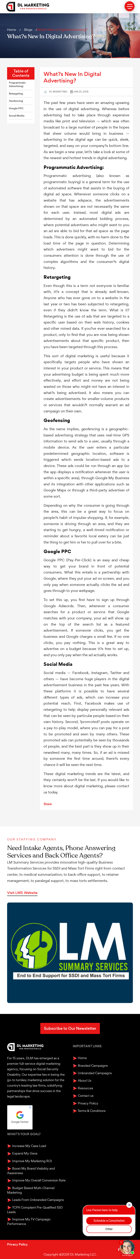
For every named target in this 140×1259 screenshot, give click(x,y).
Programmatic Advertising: (17, 84)
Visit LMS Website (22, 892)
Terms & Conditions (91, 1111)
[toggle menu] (130, 6)
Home (11, 29)
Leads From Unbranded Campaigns (37, 1200)
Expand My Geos (24, 1153)
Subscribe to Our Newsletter (70, 1028)
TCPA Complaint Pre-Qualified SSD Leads (35, 1209)
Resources (85, 1088)
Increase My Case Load (28, 1146)
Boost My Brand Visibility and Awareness (31, 1170)
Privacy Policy (87, 1103)
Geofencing (16, 101)
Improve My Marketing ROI (31, 1161)
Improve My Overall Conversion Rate (38, 1180)
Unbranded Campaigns (94, 1073)
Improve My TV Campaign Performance (28, 1221)
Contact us (85, 1096)
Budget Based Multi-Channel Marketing (31, 1190)
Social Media (16, 115)
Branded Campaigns (92, 1065)
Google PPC (16, 108)
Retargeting (16, 93)
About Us (84, 1080)
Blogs (28, 29)
